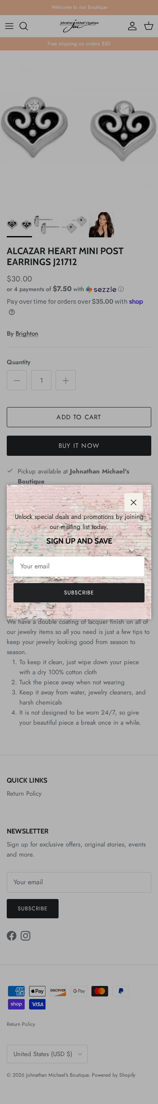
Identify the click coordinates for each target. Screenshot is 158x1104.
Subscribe (79, 593)
